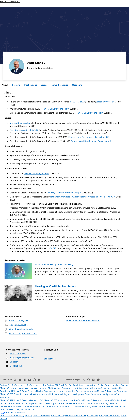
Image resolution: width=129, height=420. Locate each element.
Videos (44, 85)
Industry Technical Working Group (64, 192)
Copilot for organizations (85, 385)
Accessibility (15, 409)
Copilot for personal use (109, 385)
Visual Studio (39, 406)
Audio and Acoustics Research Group (83, 320)
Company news (77, 406)
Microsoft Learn (42, 403)
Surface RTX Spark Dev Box (60, 385)
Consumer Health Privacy (12, 415)
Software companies (22, 406)
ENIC (73, 101)
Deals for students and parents (100, 394)
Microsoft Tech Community (95, 403)
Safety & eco (105, 415)
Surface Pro (5, 385)
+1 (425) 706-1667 (18, 353)
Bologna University (105, 101)
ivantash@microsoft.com (22, 357)
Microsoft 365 (50, 400)
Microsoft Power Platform (70, 400)
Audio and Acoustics (18, 324)
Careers (49, 406)
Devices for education (86, 391)
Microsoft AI (6, 400)
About (5, 85)
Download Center (59, 388)
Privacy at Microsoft (94, 406)
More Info (77, 85)
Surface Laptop (19, 385)
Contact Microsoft (41, 415)
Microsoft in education (64, 391)
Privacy (54, 415)
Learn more (50, 358)
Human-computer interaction (23, 333)
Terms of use (80, 415)
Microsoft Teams (91, 400)
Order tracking (107, 388)
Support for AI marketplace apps (66, 403)
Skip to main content (10, 1)
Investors (108, 406)
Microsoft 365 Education (11, 394)
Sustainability (27, 409)
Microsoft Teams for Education (112, 391)
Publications (30, 85)
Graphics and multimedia (21, 329)
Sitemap (28, 415)
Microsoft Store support (80, 388)
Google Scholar (17, 365)
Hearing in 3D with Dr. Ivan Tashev (55, 286)
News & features (60, 85)
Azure (11, 403)
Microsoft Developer (25, 403)
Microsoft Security (21, 400)
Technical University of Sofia (54, 108)
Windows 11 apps (27, 388)
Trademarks (92, 415)
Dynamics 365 (36, 400)
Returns (96, 388)
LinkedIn (14, 361)
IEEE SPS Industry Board (36, 173)
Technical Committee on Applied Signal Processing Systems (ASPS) (82, 196)
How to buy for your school (37, 394)
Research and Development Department (88, 137)
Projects (16, 85)
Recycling (115, 415)
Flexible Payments (44, 391)
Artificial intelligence (18, 320)
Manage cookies (66, 415)
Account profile (43, 388)
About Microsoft (61, 406)
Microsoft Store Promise (24, 391)
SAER (53, 248)
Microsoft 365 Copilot (110, 400)
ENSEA (81, 101)
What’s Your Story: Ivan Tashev (53, 264)
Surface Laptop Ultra (36, 385)
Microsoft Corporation (20, 123)
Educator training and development (67, 394)
